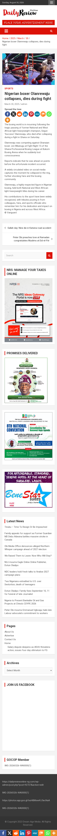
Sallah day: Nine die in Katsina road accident (29, 228)
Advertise (9, 635)
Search (49, 255)
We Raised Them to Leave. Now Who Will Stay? (28, 555)
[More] (7, 120)
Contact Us (10, 639)
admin (24, 104)
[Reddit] (19, 114)
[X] (13, 114)
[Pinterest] (31, 114)
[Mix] (43, 114)
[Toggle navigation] (6, 31)
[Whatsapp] (49, 114)
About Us (9, 631)
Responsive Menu (51, 2)
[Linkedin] (25, 114)
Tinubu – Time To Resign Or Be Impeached (26, 527)
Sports (9, 88)
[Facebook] (7, 114)
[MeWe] (37, 114)
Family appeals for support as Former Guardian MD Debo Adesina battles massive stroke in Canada (28, 536)
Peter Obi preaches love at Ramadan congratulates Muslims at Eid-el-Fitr (31, 239)
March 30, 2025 (12, 104)
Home (8, 643)
